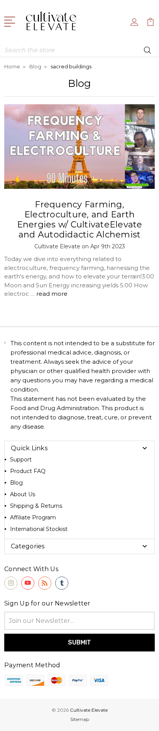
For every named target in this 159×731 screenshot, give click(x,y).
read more (52, 293)
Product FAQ (28, 471)
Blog (16, 482)
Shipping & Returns (36, 505)
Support (21, 459)
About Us (22, 494)
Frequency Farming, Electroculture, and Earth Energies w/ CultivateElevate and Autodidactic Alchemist (79, 219)
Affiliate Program (33, 517)
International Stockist (39, 529)
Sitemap (79, 719)
